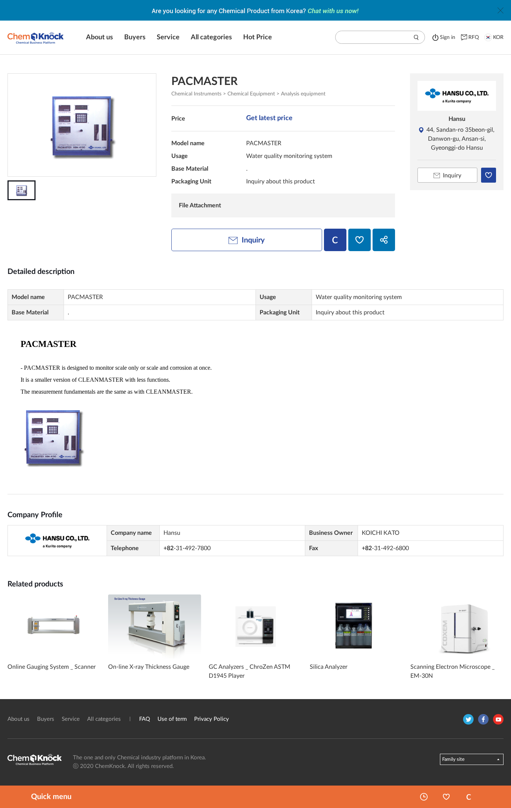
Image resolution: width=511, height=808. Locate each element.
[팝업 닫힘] (501, 10)
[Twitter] (468, 719)
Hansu (457, 119)
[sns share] (384, 240)
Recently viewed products (424, 797)
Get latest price (269, 118)
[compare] (335, 240)
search (416, 37)
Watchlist (446, 797)
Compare (469, 797)
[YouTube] (498, 719)
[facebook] (483, 719)
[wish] (359, 240)
